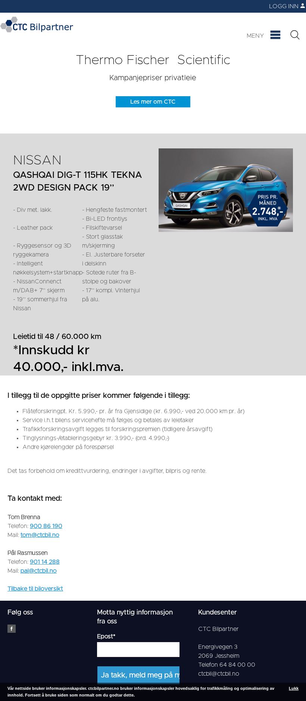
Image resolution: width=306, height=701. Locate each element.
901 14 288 (45, 562)
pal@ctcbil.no (39, 571)
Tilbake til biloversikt (35, 589)
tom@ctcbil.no (40, 535)
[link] (265, 6)
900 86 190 (46, 526)
